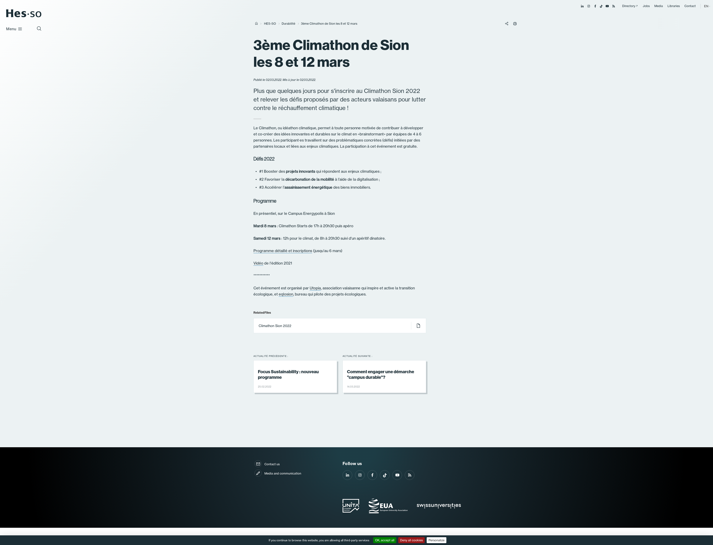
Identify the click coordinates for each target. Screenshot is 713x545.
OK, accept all (384, 540)
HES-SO (270, 23)
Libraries (674, 6)
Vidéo (258, 263)
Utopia (315, 288)
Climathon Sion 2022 (275, 326)
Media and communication (282, 473)
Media (658, 6)
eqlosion (286, 294)
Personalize (437, 540)
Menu (11, 29)
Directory (628, 6)
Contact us (272, 464)
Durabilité (288, 23)
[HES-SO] (23, 17)
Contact (690, 6)
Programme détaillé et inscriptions (282, 250)
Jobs (646, 6)
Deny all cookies (411, 540)
